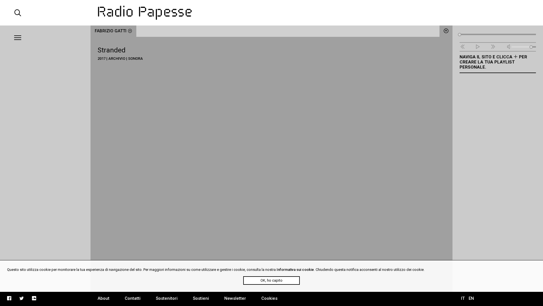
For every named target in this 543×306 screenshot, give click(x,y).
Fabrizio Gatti (110, 30)
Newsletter (235, 298)
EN (471, 298)
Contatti (133, 298)
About (103, 298)
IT (463, 298)
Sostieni (201, 298)
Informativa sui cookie (295, 269)
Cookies (269, 298)
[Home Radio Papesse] (271, 13)
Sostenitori (167, 298)
